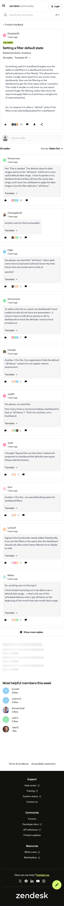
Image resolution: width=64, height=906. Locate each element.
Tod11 (10, 443)
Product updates (32, 835)
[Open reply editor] (32, 138)
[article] (32, 180)
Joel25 (11, 394)
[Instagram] (43, 881)
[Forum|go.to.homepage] (21, 6)
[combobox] (32, 15)
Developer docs (30, 824)
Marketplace (30, 857)
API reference (30, 829)
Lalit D (15, 717)
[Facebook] (26, 881)
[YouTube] (38, 881)
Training (30, 790)
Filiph (10, 250)
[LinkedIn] (32, 881)
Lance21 (12, 527)
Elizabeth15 (13, 33)
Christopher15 (15, 212)
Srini (10, 487)
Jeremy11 (16, 698)
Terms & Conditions (19, 763)
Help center (30, 785)
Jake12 (15, 727)
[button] (4, 6)
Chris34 (11, 350)
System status (31, 796)
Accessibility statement (43, 763)
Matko (11, 575)
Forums (32, 818)
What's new (30, 852)
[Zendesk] (32, 897)
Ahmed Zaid (18, 708)
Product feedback (14, 24)
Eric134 (15, 689)
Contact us (32, 801)
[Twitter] (20, 881)
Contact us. (42, 875)
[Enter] (5, 15)
